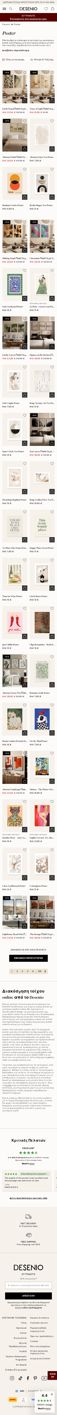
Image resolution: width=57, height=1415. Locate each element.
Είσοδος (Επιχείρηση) (16, 1370)
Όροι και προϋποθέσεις (42, 1336)
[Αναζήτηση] (11, 8)
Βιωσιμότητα (20, 1338)
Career (23, 1333)
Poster (17, 24)
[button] (45, 1402)
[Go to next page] (45, 971)
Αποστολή (28, 1295)
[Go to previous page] (11, 971)
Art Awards (21, 1365)
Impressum (21, 1328)
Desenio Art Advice (39, 1318)
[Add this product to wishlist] (24, 72)
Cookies (34, 1341)
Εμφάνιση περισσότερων (28, 958)
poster (8, 1085)
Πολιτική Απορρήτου (33, 1308)
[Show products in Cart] (52, 8)
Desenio (6, 24)
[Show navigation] (4, 8)
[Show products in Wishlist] (46, 8)
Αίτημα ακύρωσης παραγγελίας (39, 1352)
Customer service (39, 1323)
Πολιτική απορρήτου (40, 1346)
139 (39, 971)
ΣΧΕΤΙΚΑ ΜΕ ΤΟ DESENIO (14, 1318)
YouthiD (23, 1351)
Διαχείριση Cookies (40, 1358)
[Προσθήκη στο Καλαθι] (24, 100)
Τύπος (24, 1323)
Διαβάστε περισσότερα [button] (15, 50)
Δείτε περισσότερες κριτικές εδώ (28, 1198)
